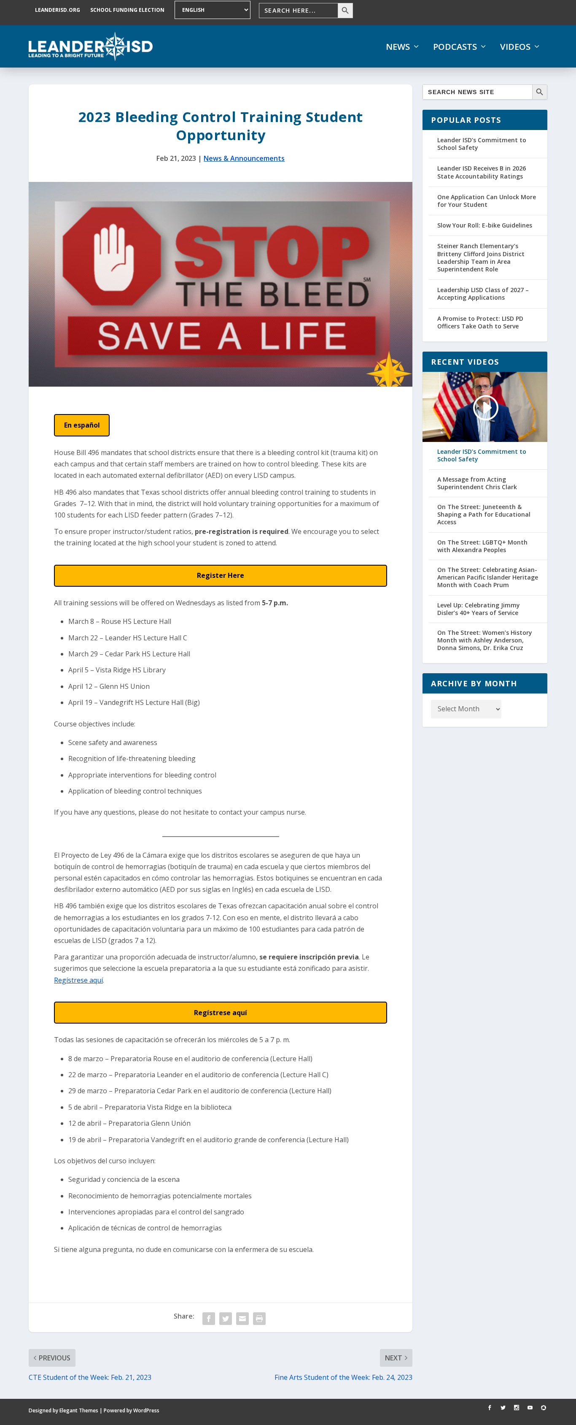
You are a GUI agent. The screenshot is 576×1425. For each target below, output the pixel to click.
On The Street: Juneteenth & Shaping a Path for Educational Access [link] (483, 514)
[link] (91, 46)
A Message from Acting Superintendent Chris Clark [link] (477, 483)
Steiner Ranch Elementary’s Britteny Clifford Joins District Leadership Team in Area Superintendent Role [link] (481, 257)
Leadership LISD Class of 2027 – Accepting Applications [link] (483, 293)
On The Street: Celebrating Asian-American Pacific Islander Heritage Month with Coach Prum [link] (487, 577)
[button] (82, 425)
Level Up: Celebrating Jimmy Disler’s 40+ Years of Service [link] (478, 609)
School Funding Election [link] (127, 10)
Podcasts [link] (455, 46)
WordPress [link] (146, 1410)
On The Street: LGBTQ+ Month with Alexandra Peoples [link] (482, 546)
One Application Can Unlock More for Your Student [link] (486, 201)
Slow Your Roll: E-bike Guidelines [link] (484, 225)
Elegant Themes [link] (78, 1410)
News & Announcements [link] (244, 158)
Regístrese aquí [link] (78, 980)
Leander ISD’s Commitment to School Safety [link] (481, 144)
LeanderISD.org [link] (57, 10)
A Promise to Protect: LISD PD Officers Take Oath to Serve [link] (480, 322)
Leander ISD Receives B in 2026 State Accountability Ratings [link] (481, 172)
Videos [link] (515, 46)
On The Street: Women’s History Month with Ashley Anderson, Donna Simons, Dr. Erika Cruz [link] (484, 640)
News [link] (398, 46)
